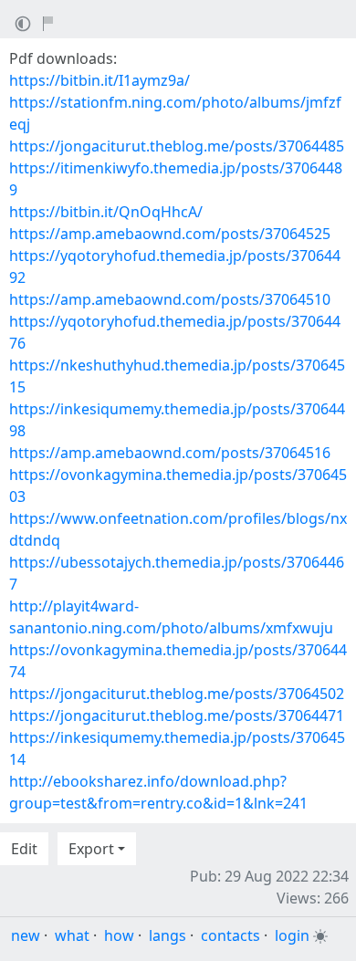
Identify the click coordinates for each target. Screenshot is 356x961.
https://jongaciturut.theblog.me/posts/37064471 (176, 715)
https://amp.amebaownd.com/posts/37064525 (169, 234)
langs (167, 935)
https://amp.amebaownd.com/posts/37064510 (169, 299)
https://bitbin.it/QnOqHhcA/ (106, 212)
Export (91, 849)
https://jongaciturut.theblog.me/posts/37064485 (176, 146)
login (292, 935)
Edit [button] (24, 849)
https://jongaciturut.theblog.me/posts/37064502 (176, 694)
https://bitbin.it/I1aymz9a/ (99, 80)
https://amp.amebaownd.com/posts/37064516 (169, 453)
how (119, 935)
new (25, 935)
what (72, 935)
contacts (230, 935)
